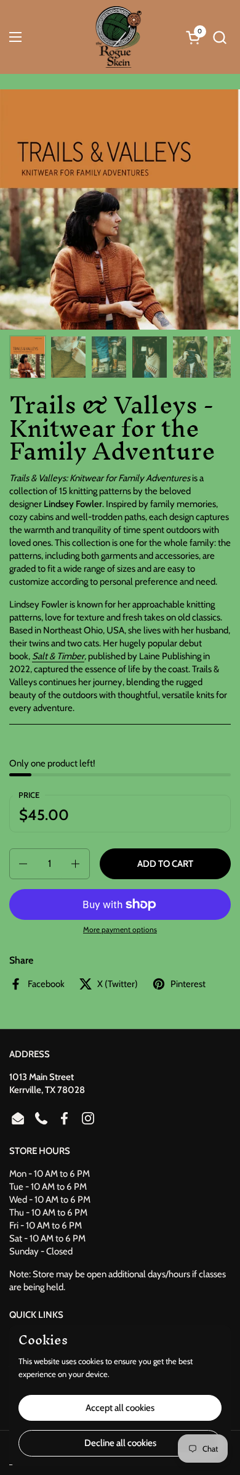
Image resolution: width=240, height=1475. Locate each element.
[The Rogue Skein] (118, 37)
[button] (219, 37)
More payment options (120, 929)
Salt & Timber (58, 656)
